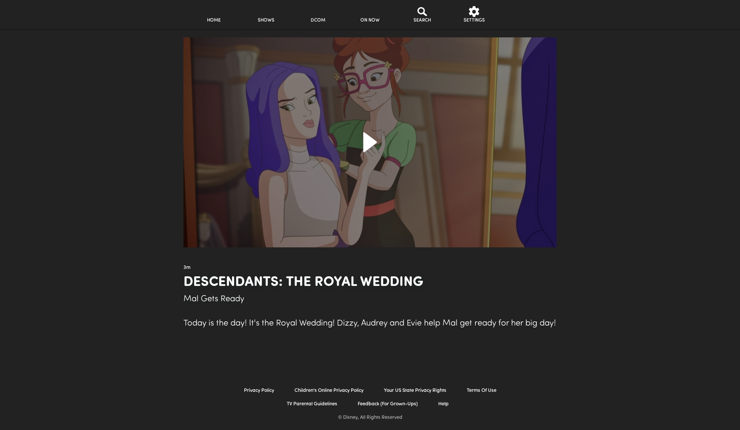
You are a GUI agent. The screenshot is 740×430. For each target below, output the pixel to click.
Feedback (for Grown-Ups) (388, 403)
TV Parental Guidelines (312, 403)
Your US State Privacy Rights (415, 390)
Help (443, 403)
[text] (186, 268)
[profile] (526, 14)
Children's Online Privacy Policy (328, 390)
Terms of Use (481, 390)
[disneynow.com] (119, 13)
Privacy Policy (259, 390)
